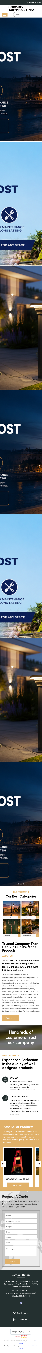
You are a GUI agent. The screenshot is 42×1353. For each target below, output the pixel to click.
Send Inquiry (18, 1185)
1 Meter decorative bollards (18, 1179)
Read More (10, 1018)
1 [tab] (18, 884)
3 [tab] (23, 884)
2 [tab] (21, 884)
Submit (13, 1261)
